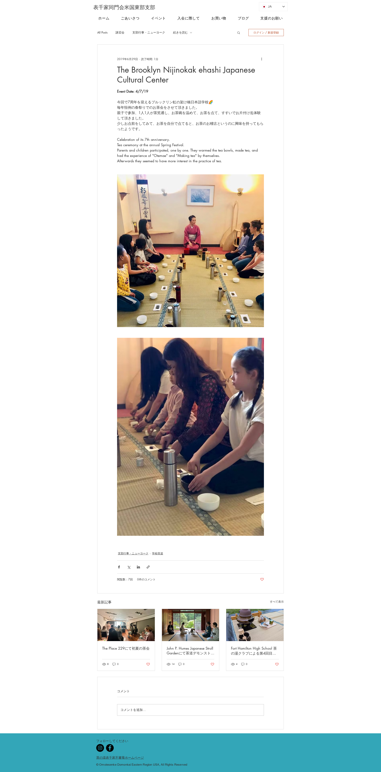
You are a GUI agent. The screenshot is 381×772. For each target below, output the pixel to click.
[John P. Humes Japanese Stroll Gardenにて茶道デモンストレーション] (190, 625)
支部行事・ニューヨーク (148, 32)
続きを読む (180, 32)
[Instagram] (100, 748)
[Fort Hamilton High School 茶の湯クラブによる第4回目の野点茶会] (255, 625)
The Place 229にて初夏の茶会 (126, 648)
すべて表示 (277, 601)
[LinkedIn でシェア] (138, 567)
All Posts (102, 32)
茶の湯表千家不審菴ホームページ (120, 758)
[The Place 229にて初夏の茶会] (126, 625)
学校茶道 (157, 553)
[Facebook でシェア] (119, 567)
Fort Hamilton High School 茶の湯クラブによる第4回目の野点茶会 (254, 651)
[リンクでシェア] (148, 567)
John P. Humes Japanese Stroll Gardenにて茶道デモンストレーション (190, 651)
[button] (239, 32)
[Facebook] (110, 748)
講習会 (119, 32)
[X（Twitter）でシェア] (129, 567)
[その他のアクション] (261, 59)
